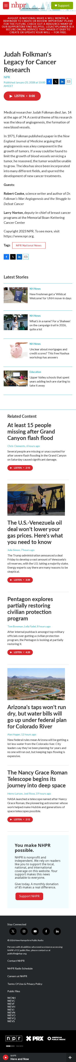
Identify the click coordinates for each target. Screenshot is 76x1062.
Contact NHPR (16, 960)
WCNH (11, 997)
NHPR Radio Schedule (20, 968)
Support (63, 5)
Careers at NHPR (17, 976)
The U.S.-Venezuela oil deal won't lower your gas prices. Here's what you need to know (35, 532)
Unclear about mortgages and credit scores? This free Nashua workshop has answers (49, 353)
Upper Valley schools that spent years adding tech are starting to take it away (50, 381)
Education (35, 372)
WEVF (11, 1003)
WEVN (11, 1012)
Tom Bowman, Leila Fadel (21, 626)
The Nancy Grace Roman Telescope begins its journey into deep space (37, 778)
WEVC (11, 1000)
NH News (35, 288)
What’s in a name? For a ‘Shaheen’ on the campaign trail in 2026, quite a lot (50, 325)
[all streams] (71, 1057)
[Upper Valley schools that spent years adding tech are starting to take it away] (16, 378)
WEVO (11, 1015)
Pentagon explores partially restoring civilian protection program (30, 608)
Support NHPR (29, 896)
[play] (5, 1057)
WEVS (11, 1021)
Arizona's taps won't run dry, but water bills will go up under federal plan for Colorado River (37, 716)
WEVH (11, 1006)
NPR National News (29, 245)
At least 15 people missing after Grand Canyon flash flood (31, 431)
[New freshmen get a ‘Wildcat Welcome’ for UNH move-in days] (16, 295)
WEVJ (10, 1009)
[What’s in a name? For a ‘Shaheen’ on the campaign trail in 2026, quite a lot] (16, 322)
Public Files (13, 991)
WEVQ (11, 1018)
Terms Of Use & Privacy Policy (24, 983)
